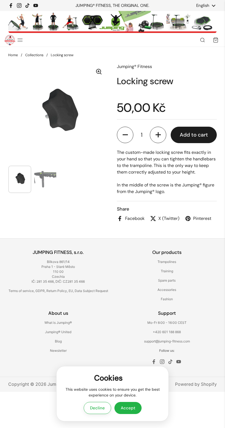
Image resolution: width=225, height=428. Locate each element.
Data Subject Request (91, 291)
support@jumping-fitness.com (167, 341)
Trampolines (167, 262)
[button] (125, 135)
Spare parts (167, 280)
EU (71, 291)
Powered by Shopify (196, 384)
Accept (128, 408)
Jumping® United (58, 332)
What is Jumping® (58, 323)
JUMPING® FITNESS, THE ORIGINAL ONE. (112, 6)
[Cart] (216, 40)
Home (13, 55)
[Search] (202, 40)
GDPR (40, 291)
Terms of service (21, 291)
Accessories (167, 290)
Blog (58, 341)
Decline (97, 408)
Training (167, 271)
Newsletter (58, 350)
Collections (34, 55)
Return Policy (56, 291)
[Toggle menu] (20, 40)
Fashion (167, 299)
